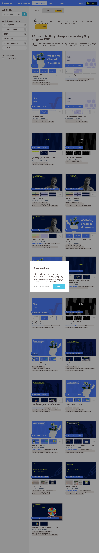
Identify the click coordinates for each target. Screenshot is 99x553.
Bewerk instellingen (41, 286)
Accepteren (59, 286)
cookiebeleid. (52, 281)
